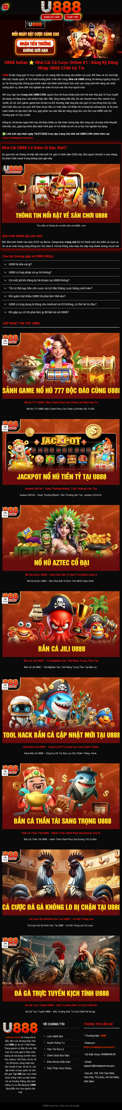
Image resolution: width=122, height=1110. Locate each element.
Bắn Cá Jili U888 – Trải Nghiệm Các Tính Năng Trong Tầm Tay (61, 660)
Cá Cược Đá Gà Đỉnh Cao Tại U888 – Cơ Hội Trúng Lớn (61, 919)
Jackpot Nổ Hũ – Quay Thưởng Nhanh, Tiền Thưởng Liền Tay (61, 488)
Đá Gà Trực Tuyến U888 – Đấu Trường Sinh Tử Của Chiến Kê (61, 1005)
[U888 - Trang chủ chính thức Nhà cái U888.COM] (61, 7)
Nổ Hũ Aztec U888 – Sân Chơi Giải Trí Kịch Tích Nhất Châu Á (61, 574)
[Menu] (5, 7)
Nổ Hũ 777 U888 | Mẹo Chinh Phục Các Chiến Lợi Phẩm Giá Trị (61, 402)
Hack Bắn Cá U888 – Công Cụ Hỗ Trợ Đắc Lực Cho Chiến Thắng (61, 746)
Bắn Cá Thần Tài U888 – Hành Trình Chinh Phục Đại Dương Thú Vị (61, 833)
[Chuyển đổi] (5, 264)
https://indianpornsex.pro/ (18, 137)
